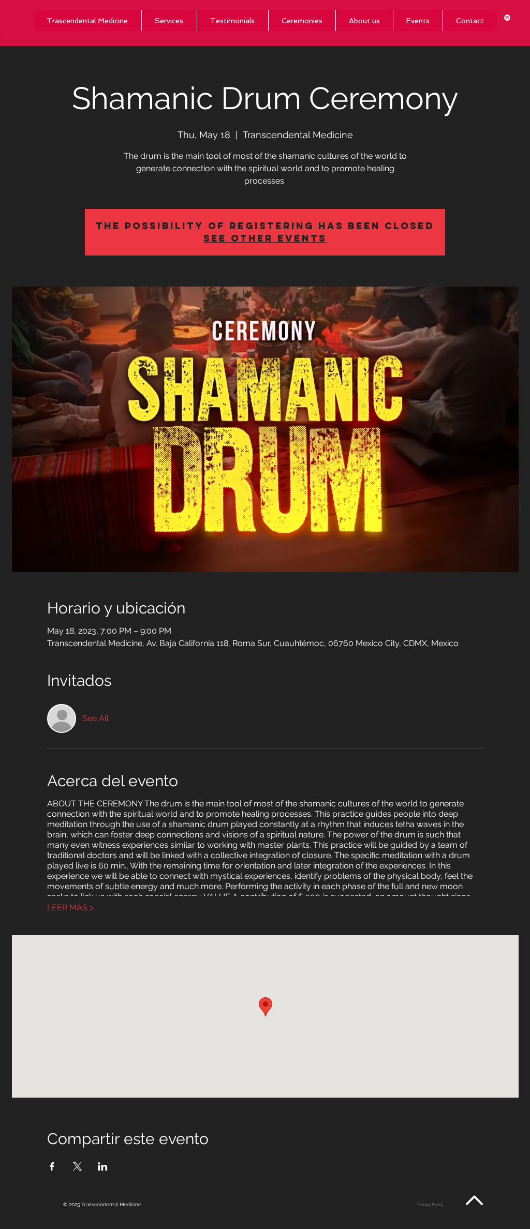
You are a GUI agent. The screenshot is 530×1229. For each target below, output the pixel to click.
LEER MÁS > (70, 907)
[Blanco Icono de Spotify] (507, 17)
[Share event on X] (77, 1166)
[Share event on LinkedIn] (103, 1166)
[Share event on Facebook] (52, 1166)
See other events (265, 238)
